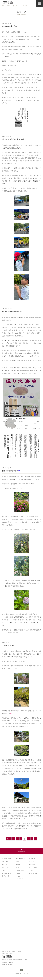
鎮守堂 (18, 876)
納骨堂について (6, 873)
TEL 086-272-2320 (7, 962)
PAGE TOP (21, 852)
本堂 (18, 861)
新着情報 (32, 859)
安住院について (6, 859)
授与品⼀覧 (9, 5)
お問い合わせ (18, 5)
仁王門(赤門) (20, 867)
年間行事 (5, 867)
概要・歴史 (5, 861)
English (25, 5)
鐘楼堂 (18, 873)
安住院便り (33, 864)
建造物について (20, 859)
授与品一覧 (5, 876)
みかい (3, 5)
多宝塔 (18, 864)
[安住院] (8, 2)
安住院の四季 (33, 867)
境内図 (5, 864)
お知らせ (32, 861)
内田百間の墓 (20, 879)
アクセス (4, 870)
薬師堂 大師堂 (20, 870)
